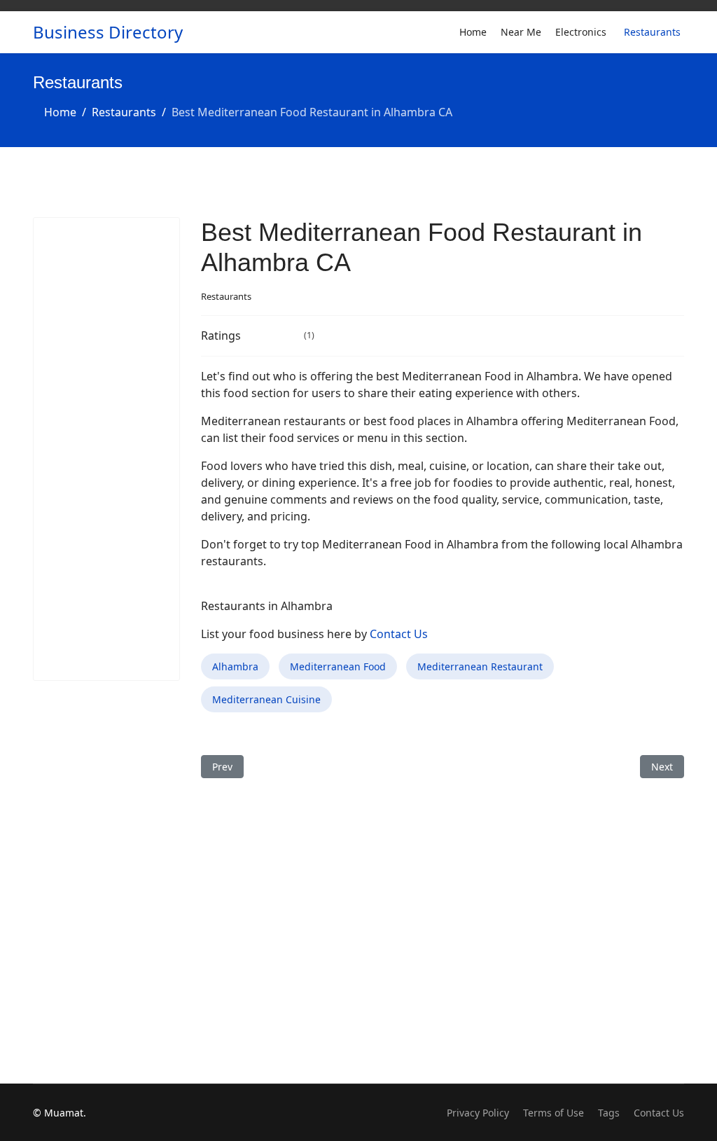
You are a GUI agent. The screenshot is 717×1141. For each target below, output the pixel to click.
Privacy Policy (478, 1112)
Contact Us (399, 634)
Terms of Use (553, 1112)
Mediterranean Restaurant (480, 666)
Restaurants (652, 32)
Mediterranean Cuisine (266, 699)
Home (473, 32)
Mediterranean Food (338, 666)
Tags (609, 1112)
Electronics (580, 32)
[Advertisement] (106, 449)
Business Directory (108, 32)
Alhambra (235, 666)
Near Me (521, 32)
